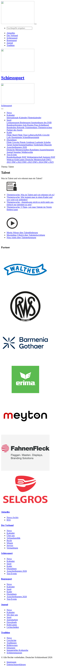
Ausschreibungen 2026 (17, 571)
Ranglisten (34, 150)
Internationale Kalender (17, 117)
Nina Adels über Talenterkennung (21, 237)
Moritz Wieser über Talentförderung (22, 232)
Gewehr (16, 142)
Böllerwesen (12, 645)
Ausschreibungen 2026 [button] (17, 147)
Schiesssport (12, 77)
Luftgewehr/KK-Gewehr (39, 135)
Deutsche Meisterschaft (35, 159)
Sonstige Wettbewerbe (23, 152)
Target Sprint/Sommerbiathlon (20, 145)
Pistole (23, 142)
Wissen (10, 543)
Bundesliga (12, 127)
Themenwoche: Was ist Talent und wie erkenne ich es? (31, 195)
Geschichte (11, 640)
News (9, 530)
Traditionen (12, 643)
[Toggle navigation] (2, 108)
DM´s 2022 (17, 162)
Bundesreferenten (14, 125)
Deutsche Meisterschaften (18, 150)
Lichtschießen (13, 627)
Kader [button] (9, 132)
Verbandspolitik (13, 538)
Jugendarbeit (12, 620)
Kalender (11, 533)
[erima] (25, 397)
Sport (9, 564)
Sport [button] (9, 120)
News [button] (9, 113)
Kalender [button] (11, 115)
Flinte (9, 142)
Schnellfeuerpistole (31, 137)
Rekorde (21, 127)
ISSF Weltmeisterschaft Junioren (36, 157)
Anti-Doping (28, 125)
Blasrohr (48, 145)
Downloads (12, 622)
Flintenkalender (34, 117)
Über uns (11, 535)
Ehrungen (11, 648)
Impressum (11, 662)
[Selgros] (25, 506)
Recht (9, 540)
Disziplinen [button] (12, 140)
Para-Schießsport (41, 125)
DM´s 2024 (38, 162)
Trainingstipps (31, 127)
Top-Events (12, 573)
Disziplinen (12, 568)
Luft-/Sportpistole (15, 137)
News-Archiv (13, 517)
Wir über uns (12, 615)
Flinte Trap (23, 135)
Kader (9, 566)
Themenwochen (45, 127)
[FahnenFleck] (25, 470)
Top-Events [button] (12, 154)
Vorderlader (38, 145)
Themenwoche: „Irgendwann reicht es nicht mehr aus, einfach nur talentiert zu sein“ (30, 203)
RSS (9, 520)
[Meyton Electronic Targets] (25, 433)
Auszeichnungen (46, 150)
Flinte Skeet (12, 135)
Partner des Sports (14, 130)
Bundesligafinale (14, 157)
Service (10, 545)
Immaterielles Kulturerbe (17, 650)
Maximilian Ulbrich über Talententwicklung (26, 235)
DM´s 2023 (27, 162)
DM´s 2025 (49, 162)
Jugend (10, 152)
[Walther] (25, 287)
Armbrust (30, 142)
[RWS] (25, 323)
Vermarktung (12, 548)
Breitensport (25, 122)
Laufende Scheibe (43, 142)
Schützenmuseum (14, 653)
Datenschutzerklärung (16, 664)
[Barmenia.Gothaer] (25, 360)
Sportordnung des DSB (41, 122)
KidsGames (19, 159)
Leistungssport (13, 122)
